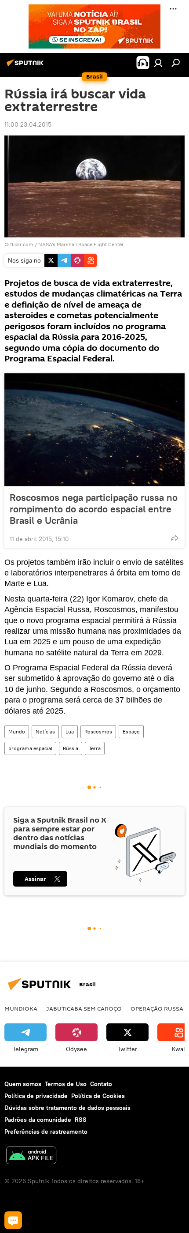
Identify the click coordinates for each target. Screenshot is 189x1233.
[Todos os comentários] (13, 1220)
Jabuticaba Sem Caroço (84, 1008)
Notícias (45, 731)
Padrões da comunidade (37, 1120)
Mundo (16, 731)
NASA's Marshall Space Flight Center (81, 244)
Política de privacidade (36, 1096)
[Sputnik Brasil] (26, 66)
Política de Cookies (98, 1096)
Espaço (131, 731)
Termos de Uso (66, 1084)
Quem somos (22, 1084)
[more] (174, 538)
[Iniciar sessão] (158, 62)
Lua (69, 731)
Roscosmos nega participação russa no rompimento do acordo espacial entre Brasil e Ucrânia (94, 509)
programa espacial (30, 748)
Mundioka (20, 1008)
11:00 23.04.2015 (27, 124)
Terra (95, 748)
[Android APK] (31, 1156)
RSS (81, 1120)
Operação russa (157, 1008)
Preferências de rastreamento (45, 1131)
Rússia (70, 748)
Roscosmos (98, 731)
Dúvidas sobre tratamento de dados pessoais (67, 1108)
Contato (101, 1084)
